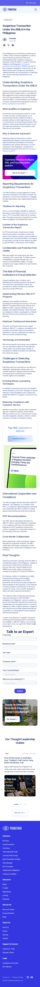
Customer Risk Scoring (10, 855)
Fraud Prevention (8, 844)
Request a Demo (8, 952)
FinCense (6, 841)
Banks (5, 884)
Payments (6, 899)
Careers (5, 938)
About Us (6, 927)
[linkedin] (4, 45)
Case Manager (8, 863)
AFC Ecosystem (8, 866)
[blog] (20, 774)
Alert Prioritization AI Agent (11, 859)
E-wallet (5, 888)
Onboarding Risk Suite (10, 852)
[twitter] (8, 45)
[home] (9, 9)
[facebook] (13, 45)
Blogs (4, 917)
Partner (5, 931)
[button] (31, 2)
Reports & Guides (8, 909)
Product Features (8, 913)
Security (5, 935)
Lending (5, 895)
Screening (6, 848)
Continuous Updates (9, 874)
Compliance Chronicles (10, 963)
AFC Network (7, 967)
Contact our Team (9, 949)
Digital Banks (7, 892)
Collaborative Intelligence (11, 870)
